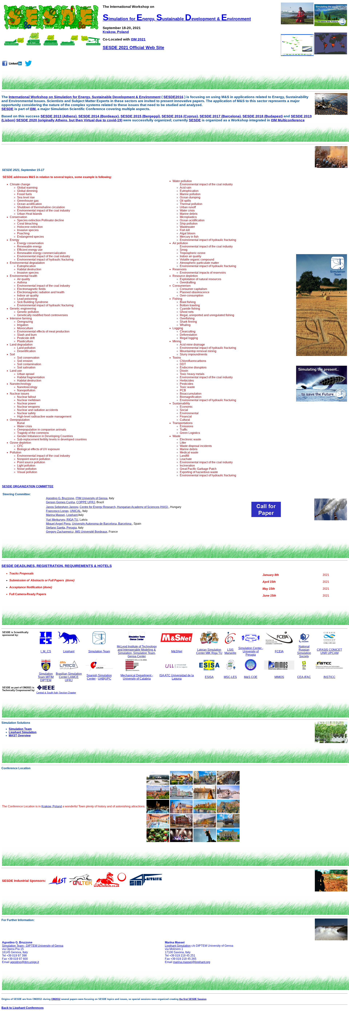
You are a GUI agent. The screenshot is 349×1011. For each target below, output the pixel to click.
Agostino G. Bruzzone (60, 498)
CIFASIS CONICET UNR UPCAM (329, 651)
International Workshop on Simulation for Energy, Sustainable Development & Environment (85, 97)
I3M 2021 (138, 39)
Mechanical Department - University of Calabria (137, 677)
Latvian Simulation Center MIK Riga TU (209, 651)
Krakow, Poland (116, 32)
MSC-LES (230, 677)
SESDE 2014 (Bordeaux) (98, 116)
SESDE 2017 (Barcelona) (220, 116)
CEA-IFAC (304, 677)
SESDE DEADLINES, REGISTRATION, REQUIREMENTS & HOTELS (56, 566)
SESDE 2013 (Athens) (59, 116)
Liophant (72, 514)
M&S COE (250, 677)
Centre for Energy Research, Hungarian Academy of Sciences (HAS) (124, 506)
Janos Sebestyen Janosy (62, 506)
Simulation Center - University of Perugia (250, 651)
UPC (108, 678)
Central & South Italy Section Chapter (56, 692)
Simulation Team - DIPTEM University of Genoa (32, 945)
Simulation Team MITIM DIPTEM (46, 677)
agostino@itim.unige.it (24, 962)
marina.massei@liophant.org (191, 962)
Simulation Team (99, 651)
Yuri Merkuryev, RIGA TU (62, 519)
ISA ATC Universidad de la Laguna (176, 677)
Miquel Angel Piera (58, 523)
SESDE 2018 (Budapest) (262, 116)
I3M (33, 109)
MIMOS (279, 677)
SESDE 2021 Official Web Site (133, 47)
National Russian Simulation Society (304, 651)
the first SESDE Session (192, 999)
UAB (101, 678)
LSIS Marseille (230, 651)
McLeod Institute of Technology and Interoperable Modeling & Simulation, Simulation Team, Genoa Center (137, 651)
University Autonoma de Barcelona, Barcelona (102, 523)
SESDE (7, 109)
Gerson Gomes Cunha (60, 502)
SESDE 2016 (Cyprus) (180, 116)
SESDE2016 (173, 97)
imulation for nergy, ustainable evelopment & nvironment (177, 18)
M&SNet (176, 651)
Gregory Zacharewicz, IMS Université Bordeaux (76, 531)
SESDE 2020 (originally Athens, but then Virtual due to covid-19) (69, 120)
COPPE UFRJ (85, 502)
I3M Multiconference (288, 120)
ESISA (209, 677)
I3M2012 (55, 999)
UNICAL (75, 510)
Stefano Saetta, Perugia (61, 527)
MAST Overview (20, 735)
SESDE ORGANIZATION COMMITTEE (27, 486)
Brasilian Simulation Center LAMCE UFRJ (69, 677)
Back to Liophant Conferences (22, 1007)
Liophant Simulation (23, 732)
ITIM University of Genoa (91, 498)
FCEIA (279, 651)
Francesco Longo (57, 510)
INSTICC (329, 677)
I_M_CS (46, 651)
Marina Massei (55, 514)
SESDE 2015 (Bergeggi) (140, 116)
